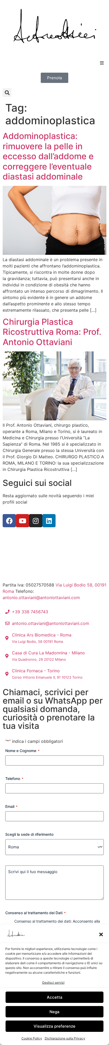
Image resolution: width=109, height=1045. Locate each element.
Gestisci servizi (53, 982)
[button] (101, 934)
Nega (54, 1011)
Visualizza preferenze (54, 1026)
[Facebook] (9, 520)
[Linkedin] (49, 520)
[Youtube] (22, 520)
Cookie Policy (31, 1038)
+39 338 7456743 (53, 591)
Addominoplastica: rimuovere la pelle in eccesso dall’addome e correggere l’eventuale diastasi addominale (48, 156)
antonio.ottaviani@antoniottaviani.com (41, 597)
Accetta (54, 997)
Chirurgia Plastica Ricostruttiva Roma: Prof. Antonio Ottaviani (52, 332)
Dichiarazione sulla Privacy (65, 1038)
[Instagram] (35, 520)
